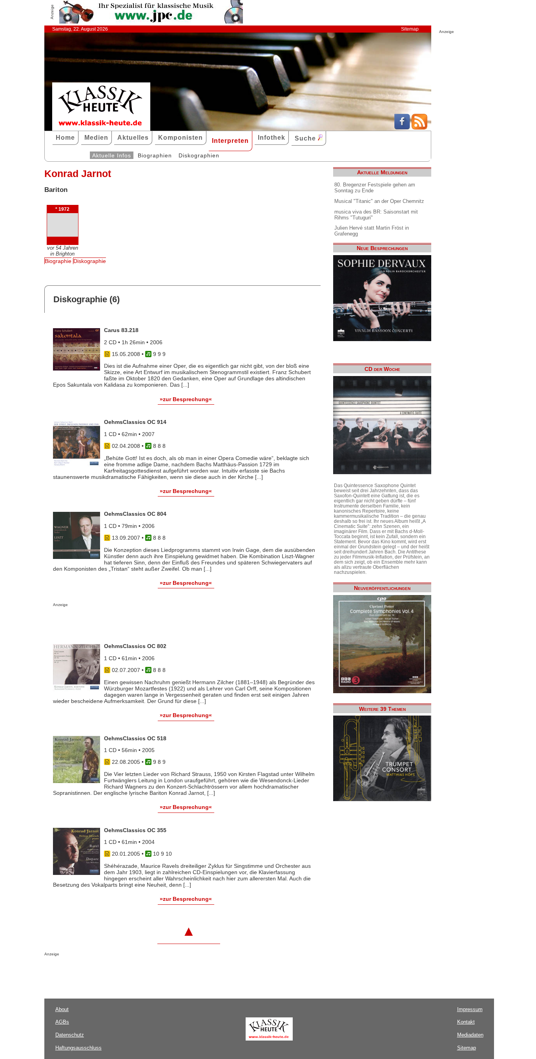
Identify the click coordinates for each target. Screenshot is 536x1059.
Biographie (58, 261)
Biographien (155, 155)
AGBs (62, 1022)
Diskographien (199, 155)
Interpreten (230, 140)
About (62, 1009)
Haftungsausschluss (78, 1048)
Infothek (271, 137)
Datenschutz (69, 1035)
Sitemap (410, 29)
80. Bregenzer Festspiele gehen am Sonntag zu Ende (374, 188)
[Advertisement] (145, 622)
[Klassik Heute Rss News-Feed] (419, 127)
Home (65, 137)
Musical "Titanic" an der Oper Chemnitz (379, 201)
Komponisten (180, 137)
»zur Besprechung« (186, 399)
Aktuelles (133, 137)
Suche (306, 138)
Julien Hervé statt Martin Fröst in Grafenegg (371, 231)
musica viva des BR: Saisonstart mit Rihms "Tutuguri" (376, 215)
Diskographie (89, 261)
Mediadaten (470, 1035)
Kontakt (466, 1022)
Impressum (470, 1009)
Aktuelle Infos (111, 155)
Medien (96, 137)
